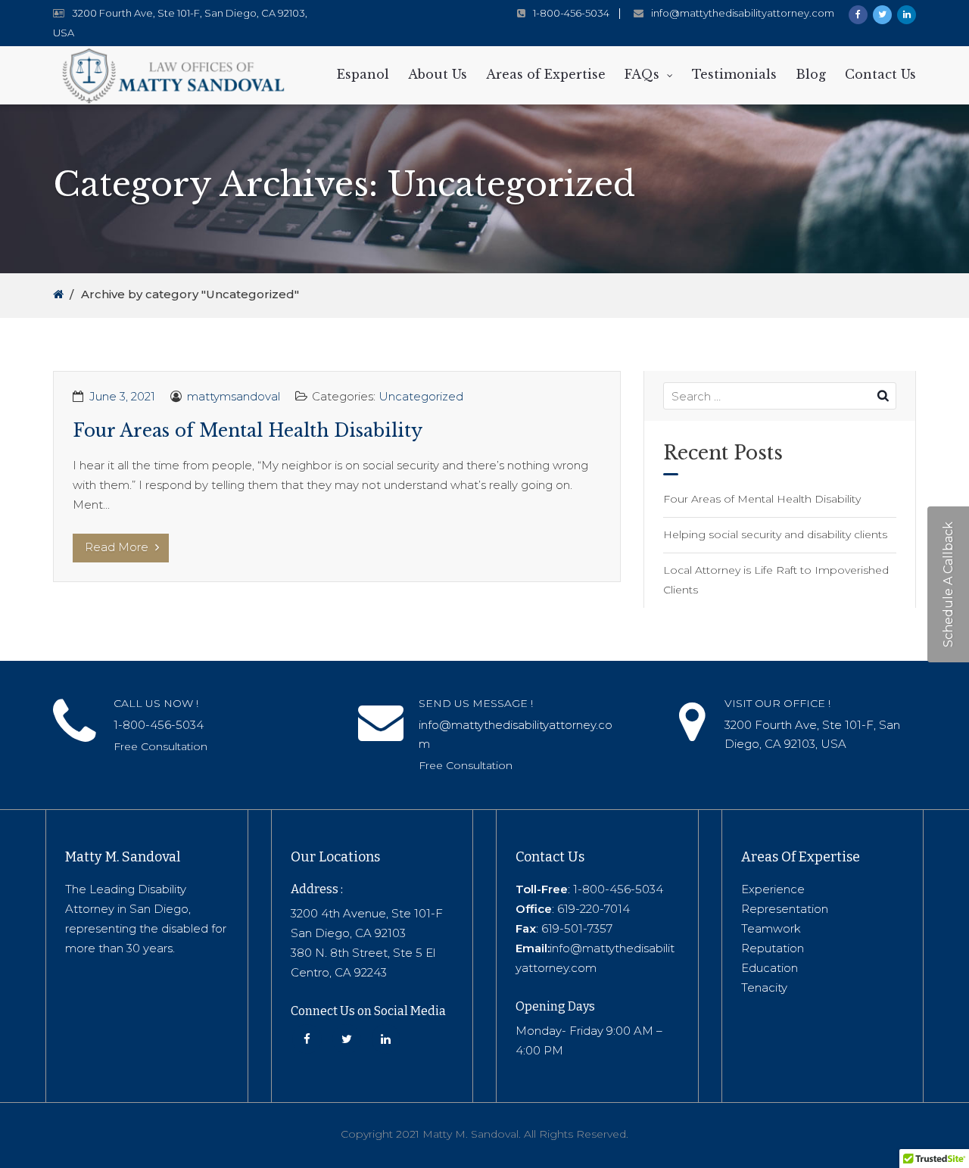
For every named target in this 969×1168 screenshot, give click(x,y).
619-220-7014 (593, 909)
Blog (811, 74)
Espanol (363, 74)
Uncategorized (421, 396)
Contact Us (880, 74)
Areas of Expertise (546, 74)
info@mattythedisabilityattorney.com (742, 13)
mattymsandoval (233, 396)
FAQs (642, 74)
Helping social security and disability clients (775, 534)
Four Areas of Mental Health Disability (247, 430)
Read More (118, 547)
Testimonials (734, 74)
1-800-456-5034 (571, 13)
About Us (437, 74)
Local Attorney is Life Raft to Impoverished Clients (776, 579)
